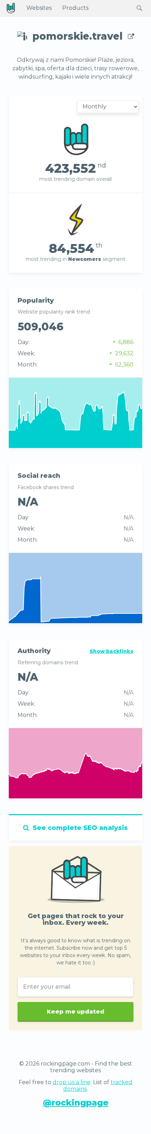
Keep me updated (75, 1011)
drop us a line (72, 1082)
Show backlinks (111, 651)
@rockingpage (76, 1102)
